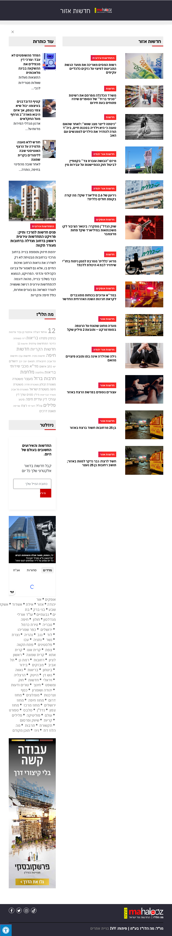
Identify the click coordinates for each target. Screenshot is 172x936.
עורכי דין (49, 399)
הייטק (34, 675)
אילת (29, 604)
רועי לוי (31, 405)
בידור (23, 665)
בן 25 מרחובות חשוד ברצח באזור (93, 428)
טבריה (47, 624)
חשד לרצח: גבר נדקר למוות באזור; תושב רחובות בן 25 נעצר (91, 463)
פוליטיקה (33, 715)
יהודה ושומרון (42, 690)
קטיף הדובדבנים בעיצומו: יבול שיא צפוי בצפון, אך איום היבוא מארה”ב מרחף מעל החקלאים (25, 110)
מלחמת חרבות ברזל (38, 375)
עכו (26, 639)
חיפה (24, 619)
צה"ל (39, 406)
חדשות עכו (25, 356)
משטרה (17, 378)
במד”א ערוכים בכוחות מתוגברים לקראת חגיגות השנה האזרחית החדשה (89, 297)
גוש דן (47, 675)
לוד (49, 634)
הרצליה (20, 675)
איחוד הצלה (40, 332)
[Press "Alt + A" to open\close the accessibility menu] (6, 930)
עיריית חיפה (34, 399)
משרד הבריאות (48, 394)
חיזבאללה (41, 361)
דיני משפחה (19, 338)
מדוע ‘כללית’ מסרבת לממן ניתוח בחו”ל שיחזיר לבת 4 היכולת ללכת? (88, 263)
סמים (30, 394)
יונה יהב (23, 361)
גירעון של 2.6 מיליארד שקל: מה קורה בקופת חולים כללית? (90, 197)
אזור (40, 604)
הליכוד (52, 343)
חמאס (31, 361)
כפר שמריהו (27, 629)
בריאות (32, 337)
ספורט (14, 710)
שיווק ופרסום (29, 720)
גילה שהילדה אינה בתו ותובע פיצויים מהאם (91, 358)
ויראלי (47, 680)
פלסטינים (45, 644)
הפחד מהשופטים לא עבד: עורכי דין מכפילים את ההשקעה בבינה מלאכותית (25, 64)
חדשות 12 (22, 343)
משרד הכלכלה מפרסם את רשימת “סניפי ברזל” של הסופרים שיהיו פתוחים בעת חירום (92, 99)
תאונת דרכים (47, 411)
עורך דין (21, 394)
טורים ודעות (20, 685)
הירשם (43, 493)
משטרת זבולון (48, 384)
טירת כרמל (29, 624)
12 (52, 330)
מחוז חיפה (36, 700)
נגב (40, 634)
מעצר (28, 378)
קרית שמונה (35, 654)
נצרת (16, 634)
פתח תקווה (25, 644)
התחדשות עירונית (38, 343)
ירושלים (13, 361)
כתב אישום (45, 366)
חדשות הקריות (43, 349)
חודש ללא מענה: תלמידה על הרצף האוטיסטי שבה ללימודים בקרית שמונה (28, 151)
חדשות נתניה (38, 356)
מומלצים (32, 695)
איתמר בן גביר (24, 332)
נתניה (37, 639)
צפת (48, 650)
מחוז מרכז (32, 705)
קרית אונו (34, 650)
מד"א (34, 366)
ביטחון (47, 670)
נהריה (28, 634)
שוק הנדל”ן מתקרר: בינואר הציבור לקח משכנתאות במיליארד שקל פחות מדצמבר (88, 230)
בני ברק (39, 609)
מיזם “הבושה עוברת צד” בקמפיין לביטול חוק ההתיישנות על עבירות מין (90, 163)
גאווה (19, 670)
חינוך (37, 685)
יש (54, 366)
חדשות (33, 680)
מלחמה (39, 372)
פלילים (49, 405)
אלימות (12, 332)
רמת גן (24, 660)
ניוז (36, 730)
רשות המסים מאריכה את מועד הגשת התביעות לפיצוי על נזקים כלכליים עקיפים (90, 68)
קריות (48, 720)
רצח (24, 405)
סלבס (27, 710)
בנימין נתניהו (47, 338)
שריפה (16, 405)
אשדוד (17, 604)
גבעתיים (43, 614)
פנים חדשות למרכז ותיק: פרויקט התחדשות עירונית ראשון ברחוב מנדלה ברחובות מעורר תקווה (33, 239)
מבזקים (38, 665)
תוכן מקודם (21, 730)
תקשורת (45, 725)
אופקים (50, 599)
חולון (36, 619)
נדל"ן (36, 394)
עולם (48, 715)
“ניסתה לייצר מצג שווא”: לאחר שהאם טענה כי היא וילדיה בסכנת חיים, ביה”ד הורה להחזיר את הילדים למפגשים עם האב (89, 129)
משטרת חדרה (31, 384)
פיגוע (22, 399)
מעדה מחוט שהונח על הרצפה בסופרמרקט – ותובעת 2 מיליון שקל (91, 328)
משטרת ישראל (39, 389)
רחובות (39, 660)
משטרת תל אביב (19, 389)
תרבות (30, 725)
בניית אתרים (99, 928)
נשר (49, 639)
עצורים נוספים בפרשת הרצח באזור (91, 392)
